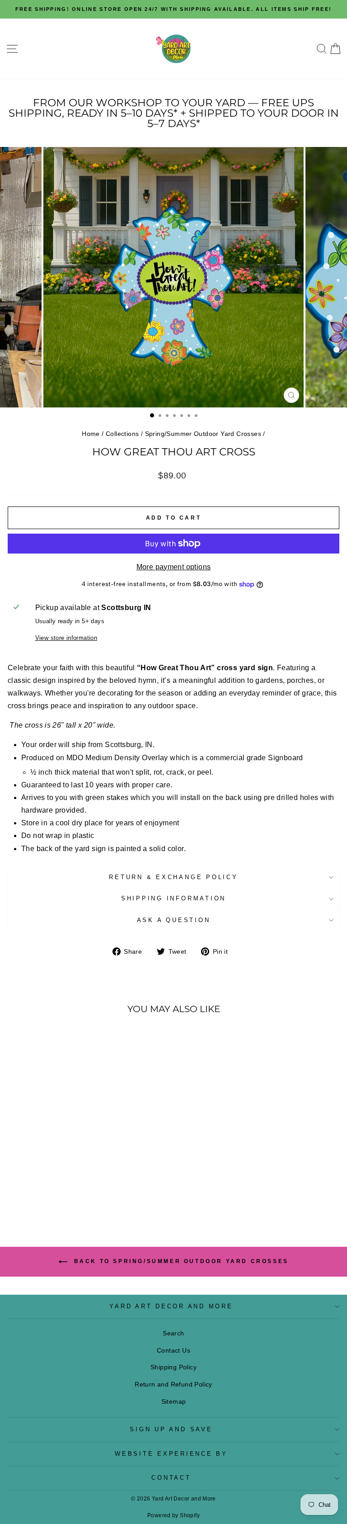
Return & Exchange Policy (173, 877)
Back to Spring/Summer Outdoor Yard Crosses (180, 1261)
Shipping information (173, 898)
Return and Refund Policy (173, 1384)
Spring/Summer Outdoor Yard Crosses (203, 433)
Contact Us (173, 1350)
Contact (171, 1478)
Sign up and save (171, 1429)
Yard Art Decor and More (171, 1306)
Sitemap (173, 1401)
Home (91, 433)
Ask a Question (174, 920)
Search (173, 1333)
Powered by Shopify (173, 1515)
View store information (66, 638)
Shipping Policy (173, 1367)
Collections (122, 433)
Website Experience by (171, 1454)
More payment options (173, 567)
